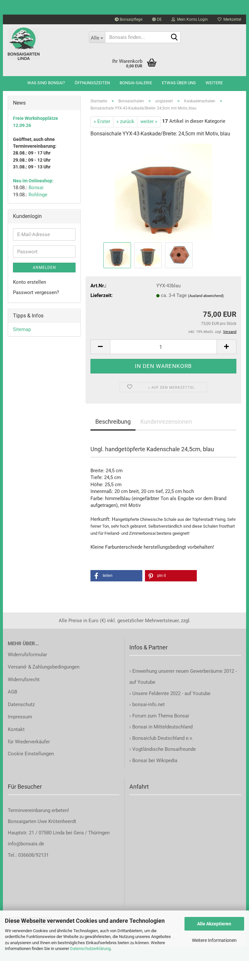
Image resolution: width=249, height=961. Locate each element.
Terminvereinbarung (30, 810)
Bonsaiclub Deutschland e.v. (162, 738)
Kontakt (16, 729)
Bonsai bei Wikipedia (154, 760)
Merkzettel (231, 19)
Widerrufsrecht (24, 679)
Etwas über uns (179, 82)
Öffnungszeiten (92, 82)
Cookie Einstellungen (31, 754)
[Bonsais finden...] (174, 37)
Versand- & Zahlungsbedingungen (43, 667)
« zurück (125, 121)
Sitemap (22, 329)
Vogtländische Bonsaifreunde (164, 749)
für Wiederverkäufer (29, 742)
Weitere (214, 82)
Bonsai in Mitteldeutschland (162, 727)
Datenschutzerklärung (90, 948)
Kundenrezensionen (166, 421)
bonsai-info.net (148, 704)
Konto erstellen (29, 282)
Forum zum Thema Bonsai (160, 716)
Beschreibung (113, 421)
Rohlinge (38, 195)
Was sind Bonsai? (46, 82)
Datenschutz (21, 704)
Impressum (20, 717)
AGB (12, 692)
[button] (157, 19)
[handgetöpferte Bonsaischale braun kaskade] (163, 192)
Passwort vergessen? (36, 292)
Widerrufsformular (27, 655)
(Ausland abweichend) (206, 296)
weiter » (148, 121)
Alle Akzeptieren (214, 923)
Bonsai (36, 187)
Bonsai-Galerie (136, 82)
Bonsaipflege (130, 19)
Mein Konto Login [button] (191, 19)
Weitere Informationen (214, 940)
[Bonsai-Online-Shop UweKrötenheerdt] (43, 43)
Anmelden (44, 267)
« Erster (102, 121)
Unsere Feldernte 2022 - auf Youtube (171, 693)
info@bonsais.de (26, 844)
